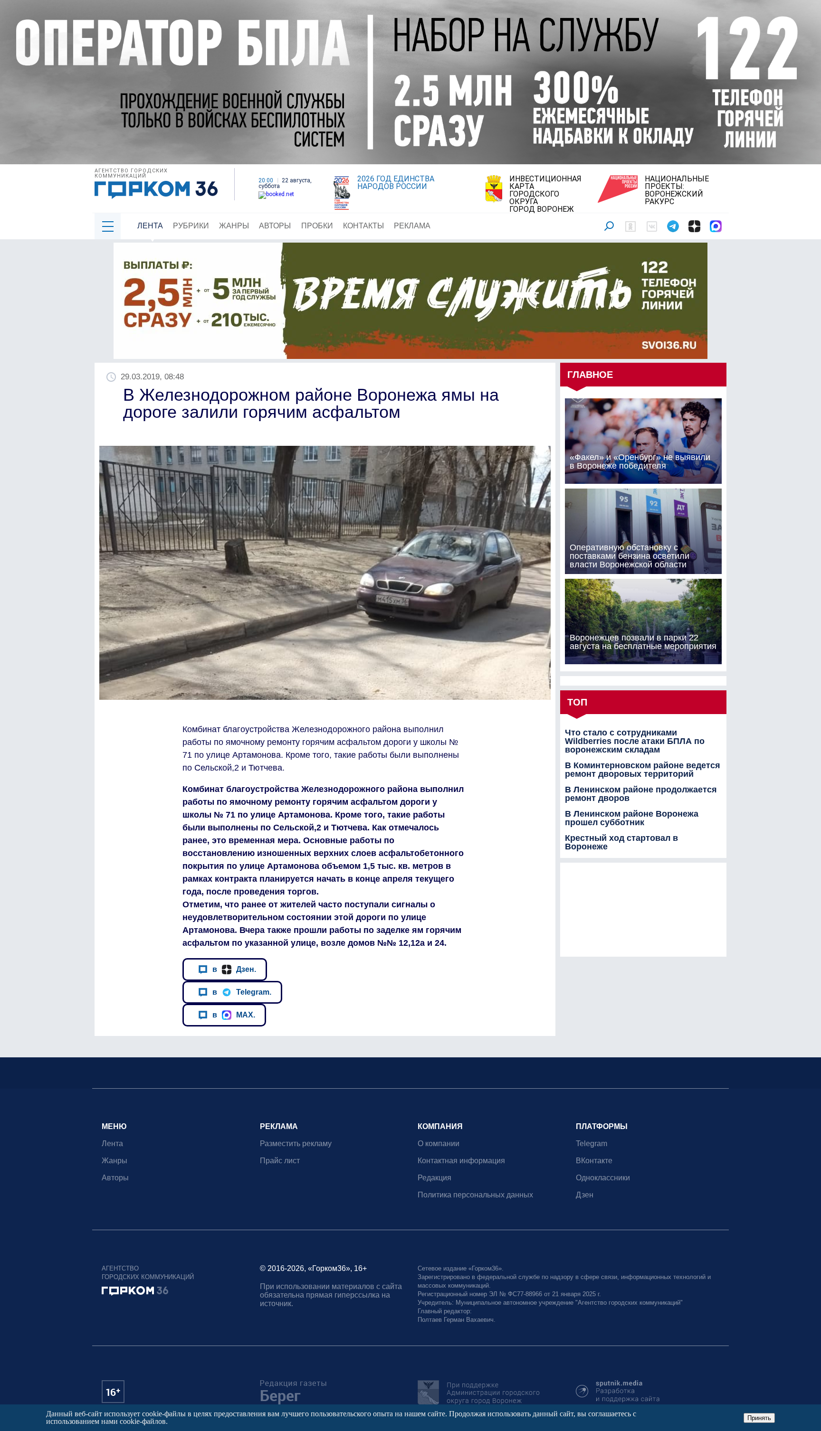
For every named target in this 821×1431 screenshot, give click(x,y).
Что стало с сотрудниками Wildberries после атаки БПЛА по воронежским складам (635, 741)
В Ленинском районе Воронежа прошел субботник (631, 818)
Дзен (584, 1195)
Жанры (234, 226)
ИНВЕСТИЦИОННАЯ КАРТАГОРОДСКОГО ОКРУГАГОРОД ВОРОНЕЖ (545, 194)
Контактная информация (461, 1161)
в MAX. (233, 1014)
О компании (438, 1143)
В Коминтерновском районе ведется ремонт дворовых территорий (642, 769)
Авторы (275, 226)
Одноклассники (603, 1178)
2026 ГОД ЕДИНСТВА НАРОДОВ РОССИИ (395, 182)
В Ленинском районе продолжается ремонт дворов (641, 793)
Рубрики (191, 226)
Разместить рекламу (296, 1143)
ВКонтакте (594, 1161)
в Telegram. (241, 992)
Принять (759, 1418)
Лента (150, 226)
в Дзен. (234, 969)
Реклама (412, 226)
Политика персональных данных (475, 1195)
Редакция (434, 1178)
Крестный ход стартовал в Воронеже (621, 842)
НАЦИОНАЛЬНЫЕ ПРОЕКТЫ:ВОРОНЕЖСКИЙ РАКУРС (677, 190)
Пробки (317, 226)
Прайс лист (280, 1161)
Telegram (591, 1143)
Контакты (363, 226)
